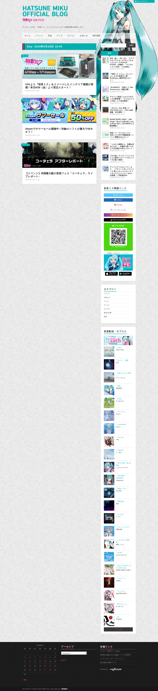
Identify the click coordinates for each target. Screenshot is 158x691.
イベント (39, 36)
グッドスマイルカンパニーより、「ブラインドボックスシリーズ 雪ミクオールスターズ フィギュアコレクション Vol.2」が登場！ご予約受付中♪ (122, 171)
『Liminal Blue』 (121, 424)
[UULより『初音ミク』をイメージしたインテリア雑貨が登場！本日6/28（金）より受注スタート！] (59, 66)
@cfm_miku (119, 195)
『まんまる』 (120, 514)
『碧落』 (119, 386)
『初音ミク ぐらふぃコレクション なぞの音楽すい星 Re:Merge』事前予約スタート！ (121, 77)
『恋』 (118, 617)
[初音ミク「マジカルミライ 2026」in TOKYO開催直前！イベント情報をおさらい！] (105, 135)
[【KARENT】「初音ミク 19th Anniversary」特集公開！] (105, 89)
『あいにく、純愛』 (123, 360)
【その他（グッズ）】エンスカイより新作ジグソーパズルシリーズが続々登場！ (122, 158)
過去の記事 (107, 313)
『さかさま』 (120, 437)
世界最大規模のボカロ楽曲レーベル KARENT (115, 655)
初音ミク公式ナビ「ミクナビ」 (118, 253)
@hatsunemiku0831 (119, 220)
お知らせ (84, 36)
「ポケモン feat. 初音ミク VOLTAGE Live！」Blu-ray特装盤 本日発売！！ (121, 110)
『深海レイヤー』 (122, 488)
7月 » (25, 680)
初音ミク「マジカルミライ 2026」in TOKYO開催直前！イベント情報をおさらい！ (122, 135)
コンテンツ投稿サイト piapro (110, 651)
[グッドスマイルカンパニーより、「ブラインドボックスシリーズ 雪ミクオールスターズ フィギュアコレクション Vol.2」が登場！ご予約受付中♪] (105, 169)
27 (45, 670)
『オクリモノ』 (121, 411)
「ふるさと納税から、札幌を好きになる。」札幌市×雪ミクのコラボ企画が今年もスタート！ (122, 146)
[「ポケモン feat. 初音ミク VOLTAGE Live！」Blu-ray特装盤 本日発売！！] (105, 110)
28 (50, 670)
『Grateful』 (120, 450)
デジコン (71, 36)
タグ (127, 53)
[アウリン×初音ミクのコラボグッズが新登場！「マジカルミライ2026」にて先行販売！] (105, 98)
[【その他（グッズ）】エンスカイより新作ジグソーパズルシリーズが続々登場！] (105, 157)
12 (40, 661)
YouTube (119, 205)
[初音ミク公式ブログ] (45, 14)
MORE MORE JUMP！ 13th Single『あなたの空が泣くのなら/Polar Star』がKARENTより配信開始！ (122, 122)
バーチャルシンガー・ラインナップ (112, 659)
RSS (64, 660)
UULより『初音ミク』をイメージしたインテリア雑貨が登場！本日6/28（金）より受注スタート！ (59, 86)
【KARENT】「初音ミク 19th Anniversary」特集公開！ (121, 88)
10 (30, 661)
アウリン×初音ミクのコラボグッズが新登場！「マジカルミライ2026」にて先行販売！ (122, 99)
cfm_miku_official (119, 215)
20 (45, 666)
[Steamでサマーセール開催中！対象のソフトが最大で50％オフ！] (59, 110)
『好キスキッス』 (122, 604)
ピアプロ (109, 36)
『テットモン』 (121, 591)
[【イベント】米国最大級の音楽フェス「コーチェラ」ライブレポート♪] (59, 155)
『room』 (119, 347)
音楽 (50, 36)
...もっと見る (118, 629)
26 (40, 670)
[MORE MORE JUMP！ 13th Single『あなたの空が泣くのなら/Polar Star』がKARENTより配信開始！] (105, 121)
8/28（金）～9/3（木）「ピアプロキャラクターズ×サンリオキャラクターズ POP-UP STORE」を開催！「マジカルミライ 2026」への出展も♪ (122, 62)
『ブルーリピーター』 (123, 527)
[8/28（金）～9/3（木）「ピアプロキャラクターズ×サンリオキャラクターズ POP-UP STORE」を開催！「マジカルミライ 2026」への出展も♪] (105, 60)
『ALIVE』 (119, 553)
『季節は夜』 (120, 501)
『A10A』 (119, 399)
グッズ (59, 36)
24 (30, 670)
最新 (110, 53)
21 (50, 666)
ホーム (28, 36)
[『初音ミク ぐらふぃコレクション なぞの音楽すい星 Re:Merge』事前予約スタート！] (105, 76)
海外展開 (96, 36)
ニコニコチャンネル (119, 210)
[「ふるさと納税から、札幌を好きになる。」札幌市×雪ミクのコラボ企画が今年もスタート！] (105, 146)
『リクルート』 (121, 578)
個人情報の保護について (108, 662)
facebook (119, 200)
